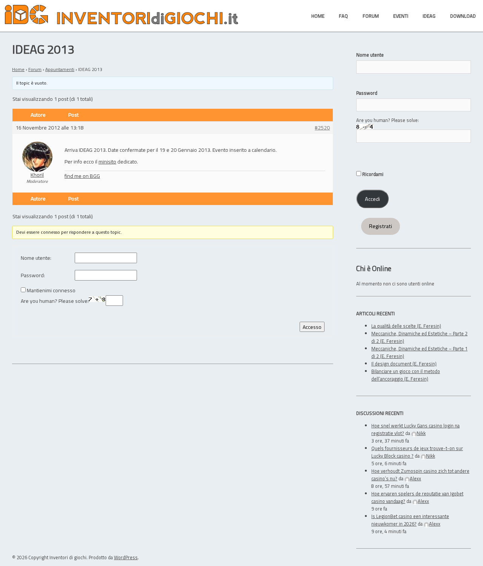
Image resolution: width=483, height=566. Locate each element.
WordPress (126, 557)
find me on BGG (82, 176)
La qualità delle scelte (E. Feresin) (406, 326)
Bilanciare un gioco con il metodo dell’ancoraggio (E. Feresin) (405, 374)
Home (18, 69)
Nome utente (370, 55)
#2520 (322, 128)
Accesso (312, 327)
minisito (107, 161)
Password (366, 93)
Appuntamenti (59, 69)
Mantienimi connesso (51, 290)
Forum (35, 69)
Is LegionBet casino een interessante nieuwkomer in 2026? (410, 519)
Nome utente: (36, 258)
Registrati (380, 226)
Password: (33, 275)
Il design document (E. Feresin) (404, 363)
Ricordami (372, 174)
